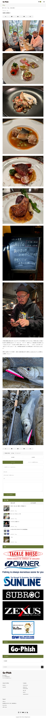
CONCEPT (4, 687)
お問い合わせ (5, 707)
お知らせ (4, 701)
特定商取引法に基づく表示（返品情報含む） (10, 703)
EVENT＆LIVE (25, 685)
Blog (7, 10)
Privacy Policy (5, 705)
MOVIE (24, 692)
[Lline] (24, 17)
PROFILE (4, 685)
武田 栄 (8, 453)
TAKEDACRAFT (25, 694)
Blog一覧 (24, 690)
